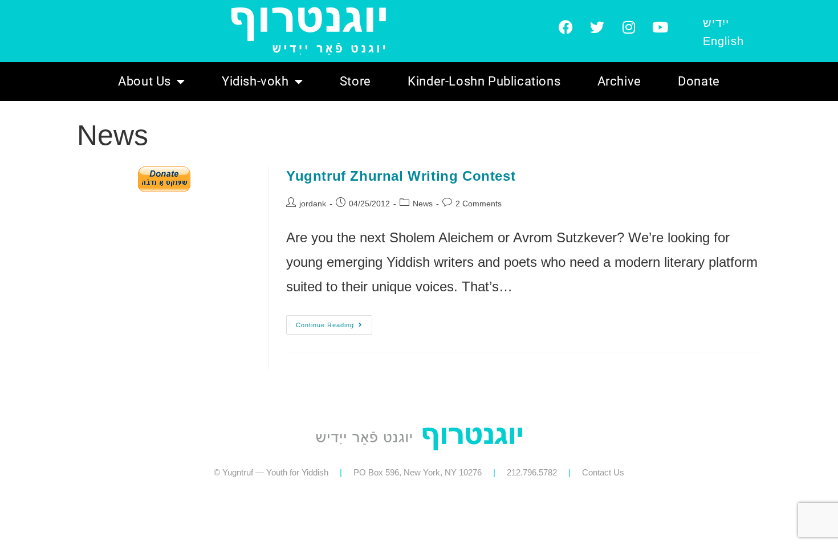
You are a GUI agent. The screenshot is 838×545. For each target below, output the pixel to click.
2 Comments (478, 203)
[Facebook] (566, 27)
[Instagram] (629, 27)
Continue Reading (334, 321)
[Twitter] (597, 27)
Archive (619, 81)
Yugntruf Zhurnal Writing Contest (400, 176)
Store (355, 81)
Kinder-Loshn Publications (484, 81)
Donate (699, 81)
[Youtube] (660, 27)
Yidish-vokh (255, 81)
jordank (312, 203)
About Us (144, 81)
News (423, 203)
